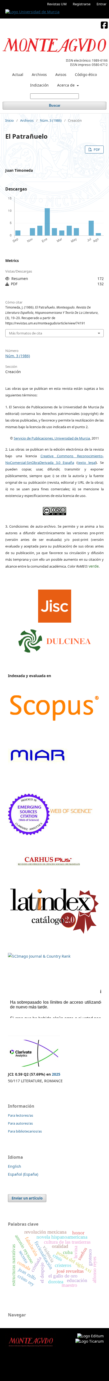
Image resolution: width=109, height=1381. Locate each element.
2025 (56, 1074)
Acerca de (66, 85)
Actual (17, 74)
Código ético (86, 74)
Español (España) (23, 1174)
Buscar (54, 105)
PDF (96, 149)
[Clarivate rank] (34, 1067)
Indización (39, 85)
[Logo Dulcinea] (54, 639)
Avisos (60, 74)
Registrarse (81, 4)
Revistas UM (57, 4)
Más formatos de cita (25, 333)
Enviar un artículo (27, 1198)
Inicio (9, 120)
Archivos (39, 74)
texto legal (87, 462)
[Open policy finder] (54, 605)
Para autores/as (20, 1123)
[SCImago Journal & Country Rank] (39, 956)
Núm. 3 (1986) (51, 120)
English (14, 1166)
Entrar (101, 4)
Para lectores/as (20, 1115)
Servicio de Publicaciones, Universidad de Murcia (52, 438)
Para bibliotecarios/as (25, 1131)
